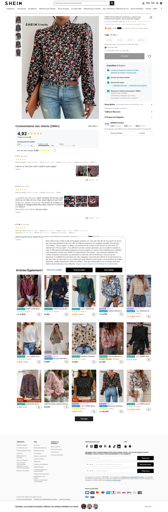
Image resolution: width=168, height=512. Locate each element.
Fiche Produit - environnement (21, 463)
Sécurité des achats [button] (117, 82)
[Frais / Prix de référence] (112, 28)
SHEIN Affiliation (39, 467)
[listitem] (29, 296)
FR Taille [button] (113, 35)
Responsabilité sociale (24, 450)
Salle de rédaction (22, 460)
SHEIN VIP (37, 461)
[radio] (109, 40)
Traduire (18, 169)
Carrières (19, 453)
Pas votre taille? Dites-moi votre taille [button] (117, 51)
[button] (157, 3)
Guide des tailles (39, 459)
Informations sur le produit (39, 477)
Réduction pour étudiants (21, 456)
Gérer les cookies (64, 499)
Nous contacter (55, 447)
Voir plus (84, 419)
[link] (148, 3)
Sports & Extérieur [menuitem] (137, 9)
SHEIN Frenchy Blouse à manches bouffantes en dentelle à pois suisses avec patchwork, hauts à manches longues (29, 356)
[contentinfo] (119, 492)
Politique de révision (23, 137)
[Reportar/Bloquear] (97, 179)
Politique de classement (41, 474)
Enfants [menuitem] (148, 9)
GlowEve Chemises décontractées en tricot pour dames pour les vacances (84, 356)
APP (125, 442)
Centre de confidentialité (24, 499)
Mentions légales (22, 445)
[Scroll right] (161, 8)
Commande (37, 453)
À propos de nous (22, 448)
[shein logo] (13, 3)
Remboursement (39, 450)
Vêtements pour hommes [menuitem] (92, 9)
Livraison (36, 445)
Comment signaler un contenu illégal (40, 470)
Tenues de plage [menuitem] (63, 9)
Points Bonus (55, 452)
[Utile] (86, 179)
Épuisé (124, 56)
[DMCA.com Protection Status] (92, 497)
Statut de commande (40, 456)
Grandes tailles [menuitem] (76, 9)
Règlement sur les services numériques (23, 467)
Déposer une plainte (23, 470)
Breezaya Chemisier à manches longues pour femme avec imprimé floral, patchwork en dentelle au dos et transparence (112, 406)
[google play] (130, 447)
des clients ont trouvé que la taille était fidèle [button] (122, 44)
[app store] (125, 447)
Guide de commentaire (41, 464)
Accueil (17, 13)
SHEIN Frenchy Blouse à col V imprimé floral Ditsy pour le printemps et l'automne (57, 309)
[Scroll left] (158, 8)
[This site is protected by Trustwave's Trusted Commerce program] (87, 497)
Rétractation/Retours (40, 448)
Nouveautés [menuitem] (22, 9)
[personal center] (143, 3)
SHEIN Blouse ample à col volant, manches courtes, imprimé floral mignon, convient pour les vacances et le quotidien (84, 406)
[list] (103, 446)
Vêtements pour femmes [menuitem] (47, 9)
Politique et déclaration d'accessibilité (41, 480)
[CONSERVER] (149, 56)
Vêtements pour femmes (29, 13)
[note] (29, 400)
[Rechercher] (112, 3)
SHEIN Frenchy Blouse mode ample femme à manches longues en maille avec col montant (84, 309)
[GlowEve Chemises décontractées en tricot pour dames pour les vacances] (84, 338)
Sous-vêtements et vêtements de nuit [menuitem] (116, 9)
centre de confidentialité (113, 480)
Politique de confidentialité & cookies (132, 477)
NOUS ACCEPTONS (91, 489)
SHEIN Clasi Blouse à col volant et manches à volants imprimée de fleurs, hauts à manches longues (139, 404)
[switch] (54, 150)
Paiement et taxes (56, 449)
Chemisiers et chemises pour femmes (91, 13)
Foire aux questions (57, 455)
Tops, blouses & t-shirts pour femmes (66, 13)
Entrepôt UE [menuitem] (32, 9)
